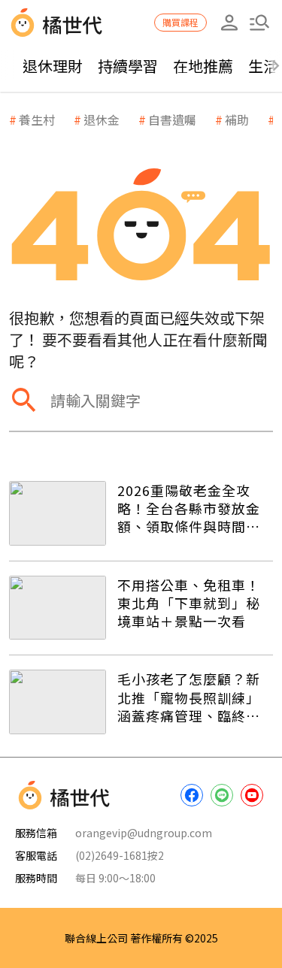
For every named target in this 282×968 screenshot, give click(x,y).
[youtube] (252, 795)
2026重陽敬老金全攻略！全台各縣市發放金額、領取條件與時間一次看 (188, 508)
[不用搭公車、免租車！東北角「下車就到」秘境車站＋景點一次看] (57, 608)
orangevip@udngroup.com (143, 832)
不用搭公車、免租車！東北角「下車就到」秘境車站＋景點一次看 (188, 603)
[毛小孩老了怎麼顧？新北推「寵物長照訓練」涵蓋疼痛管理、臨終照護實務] (57, 702)
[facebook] (192, 795)
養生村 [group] (37, 119)
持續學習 (128, 66)
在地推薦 (203, 66)
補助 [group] (237, 119)
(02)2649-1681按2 (119, 855)
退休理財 (53, 66)
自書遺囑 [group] (172, 119)
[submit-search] (24, 400)
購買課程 (180, 22)
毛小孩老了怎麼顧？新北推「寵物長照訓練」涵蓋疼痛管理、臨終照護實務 (188, 697)
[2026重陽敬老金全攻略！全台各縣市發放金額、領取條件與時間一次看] (57, 513)
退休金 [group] (101, 119)
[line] (222, 795)
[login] (229, 23)
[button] (259, 23)
